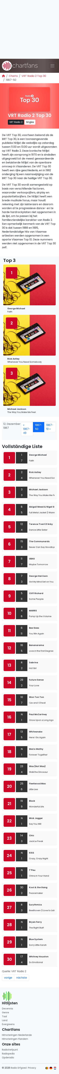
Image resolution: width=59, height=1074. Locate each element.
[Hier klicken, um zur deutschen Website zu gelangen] (50, 1068)
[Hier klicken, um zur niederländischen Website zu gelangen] (55, 1068)
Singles (30, 122)
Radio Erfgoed (19, 1067)
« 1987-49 (26, 429)
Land (4, 1020)
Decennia (7, 1008)
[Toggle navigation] (52, 66)
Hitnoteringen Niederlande (17, 1035)
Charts (13, 76)
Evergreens (8, 1024)
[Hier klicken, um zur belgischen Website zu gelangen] (47, 1068)
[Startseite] (3, 76)
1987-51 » (49, 427)
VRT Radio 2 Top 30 (34, 76)
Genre (5, 1012)
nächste (21, 978)
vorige (8, 978)
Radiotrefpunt (10, 1049)
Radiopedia (8, 1053)
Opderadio (8, 1057)
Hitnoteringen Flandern (15, 1039)
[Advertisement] (29, 29)
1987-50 (38, 427)
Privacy (32, 1067)
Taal (4, 1016)
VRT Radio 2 (15, 122)
